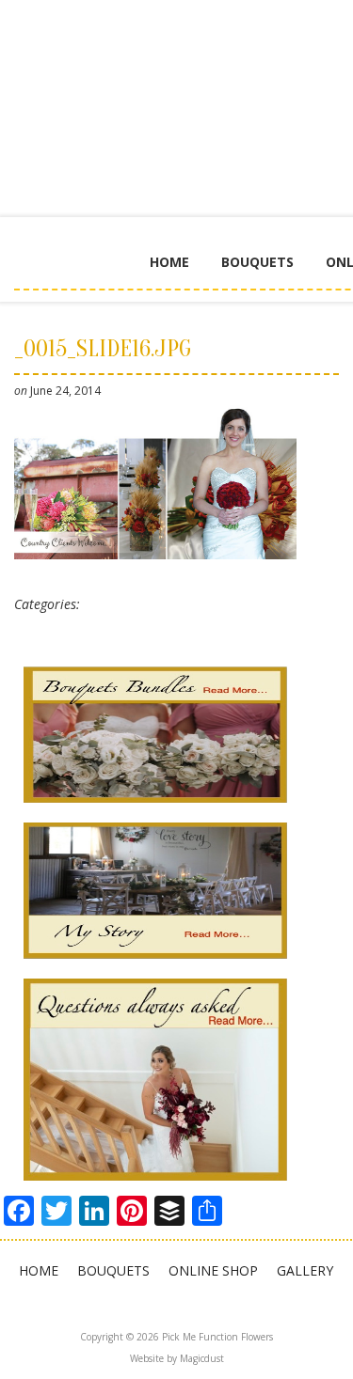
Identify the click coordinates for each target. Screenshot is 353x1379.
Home (169, 262)
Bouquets (257, 262)
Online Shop (213, 1270)
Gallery (305, 1270)
